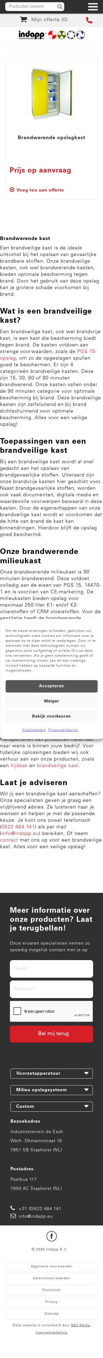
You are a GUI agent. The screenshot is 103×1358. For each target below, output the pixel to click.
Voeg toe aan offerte (40, 190)
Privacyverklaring (63, 730)
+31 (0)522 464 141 (40, 1209)
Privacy (51, 1302)
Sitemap (51, 1314)
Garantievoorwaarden (51, 1278)
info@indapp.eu (36, 1216)
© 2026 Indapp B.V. (49, 1250)
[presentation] (51, 1011)
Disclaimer (51, 1290)
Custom (25, 1106)
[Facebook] (51, 1237)
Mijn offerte (48, 20)
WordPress (45, 1349)
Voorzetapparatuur (38, 1073)
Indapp (48, 1342)
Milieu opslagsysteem (41, 1090)
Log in (64, 1349)
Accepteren (51, 686)
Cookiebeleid (34, 730)
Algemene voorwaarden (52, 1266)
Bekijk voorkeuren (51, 717)
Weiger (51, 701)
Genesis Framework (79, 1342)
